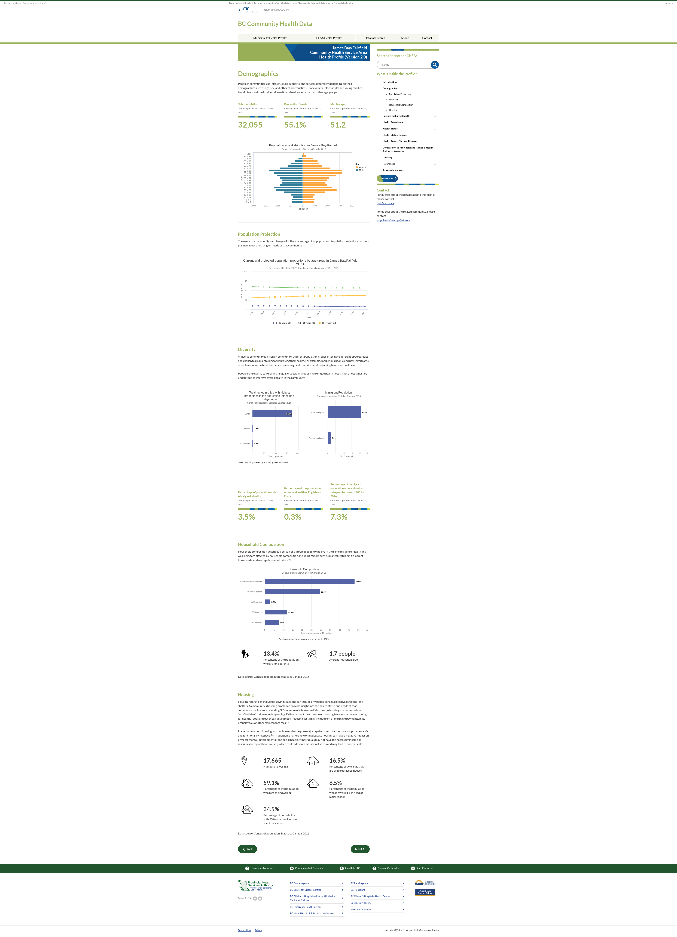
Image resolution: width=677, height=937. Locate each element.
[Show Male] (360, 170)
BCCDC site (283, 9)
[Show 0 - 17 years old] (281, 323)
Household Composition (401, 104)
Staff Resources (424, 868)
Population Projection (400, 94)
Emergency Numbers (262, 868)
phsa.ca (669, 3)
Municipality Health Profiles (270, 37)
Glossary (387, 157)
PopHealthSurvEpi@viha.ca (393, 220)
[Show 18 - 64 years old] (305, 323)
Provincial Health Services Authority (24, 3)
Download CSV (386, 178)
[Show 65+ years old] (327, 323)
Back (249, 849)
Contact (427, 37)
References (389, 163)
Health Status (390, 128)
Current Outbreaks (388, 868)
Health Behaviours (393, 122)
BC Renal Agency (359, 883)
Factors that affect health (396, 115)
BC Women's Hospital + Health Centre (370, 896)
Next (358, 849)
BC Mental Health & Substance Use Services (312, 913)
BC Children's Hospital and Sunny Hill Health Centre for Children (312, 898)
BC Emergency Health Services (305, 906)
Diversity (393, 99)
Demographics (391, 88)
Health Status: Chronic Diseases (400, 141)
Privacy (258, 930)
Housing (393, 110)
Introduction (390, 82)
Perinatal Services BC (361, 909)
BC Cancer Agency (299, 883)
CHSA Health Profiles (329, 37)
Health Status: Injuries (395, 134)
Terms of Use (244, 930)
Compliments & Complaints (310, 868)
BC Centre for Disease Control (305, 889)
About (405, 37)
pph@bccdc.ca (385, 203)
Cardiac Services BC (361, 902)
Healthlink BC (353, 868)
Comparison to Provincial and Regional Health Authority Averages (408, 149)
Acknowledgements (393, 170)
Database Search (375, 37)
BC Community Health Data (275, 23)
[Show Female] (361, 167)
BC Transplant (358, 889)
